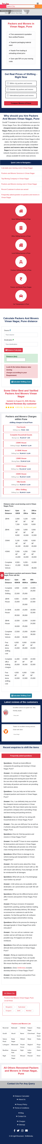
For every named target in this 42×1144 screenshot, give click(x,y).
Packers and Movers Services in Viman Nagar (18, 173)
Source (7, 330)
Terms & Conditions (22, 1108)
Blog (22, 1113)
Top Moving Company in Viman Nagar (15, 179)
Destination (8, 340)
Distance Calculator (22, 1096)
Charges (22, 1121)
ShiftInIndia (29, 1136)
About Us (22, 1099)
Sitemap (22, 1125)
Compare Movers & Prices (21, 103)
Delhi (18, 1010)
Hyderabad (21, 1007)
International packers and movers (22, 95)
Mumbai (28, 1010)
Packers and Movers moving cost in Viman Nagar (19, 184)
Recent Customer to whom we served (14, 189)
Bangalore (9, 1007)
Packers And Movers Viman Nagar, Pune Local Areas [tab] (19, 999)
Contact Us (22, 1116)
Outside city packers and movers (21, 89)
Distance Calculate (14, 350)
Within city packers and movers (21, 83)
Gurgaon (8, 1010)
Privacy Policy (22, 1104)
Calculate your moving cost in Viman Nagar (17, 168)
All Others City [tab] (9, 993)
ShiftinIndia (21, 968)
